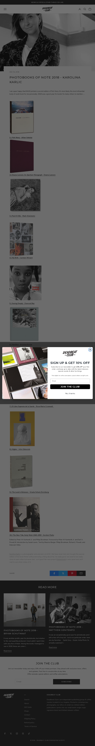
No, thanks (70, 393)
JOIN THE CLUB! (70, 386)
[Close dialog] (90, 349)
